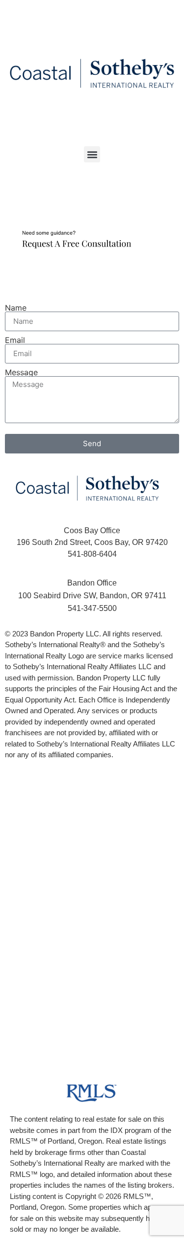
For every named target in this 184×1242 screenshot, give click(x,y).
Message (21, 372)
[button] (92, 154)
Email (15, 340)
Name (15, 308)
